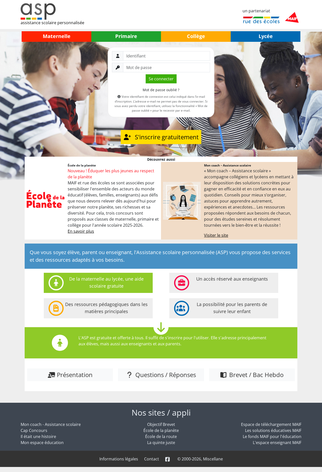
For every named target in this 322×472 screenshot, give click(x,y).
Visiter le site (216, 235)
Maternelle (56, 36)
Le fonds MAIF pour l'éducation (272, 436)
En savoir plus (81, 231)
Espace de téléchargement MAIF (271, 424)
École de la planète (161, 430)
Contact (151, 459)
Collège (196, 36)
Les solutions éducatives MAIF (273, 430)
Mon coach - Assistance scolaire (51, 424)
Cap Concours (34, 430)
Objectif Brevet (161, 424)
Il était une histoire (38, 436)
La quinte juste (161, 442)
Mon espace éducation (42, 442)
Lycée (266, 36)
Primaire (126, 36)
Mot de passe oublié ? (161, 89)
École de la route (161, 436)
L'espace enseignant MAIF (277, 442)
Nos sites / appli (161, 412)
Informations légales (118, 459)
